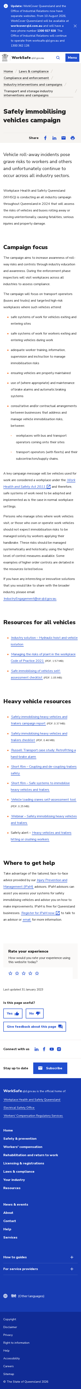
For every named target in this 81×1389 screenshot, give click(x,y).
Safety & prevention (20, 1138)
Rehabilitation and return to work (30, 1155)
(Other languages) (27, 1296)
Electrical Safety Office (19, 1108)
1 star (11, 973)
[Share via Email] (63, 138)
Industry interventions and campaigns (33, 85)
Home (8, 71)
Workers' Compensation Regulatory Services (33, 1116)
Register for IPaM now (37, 913)
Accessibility (11, 1358)
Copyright (9, 1319)
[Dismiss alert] (75, 25)
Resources (12, 1188)
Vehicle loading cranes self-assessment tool (43, 799)
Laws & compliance (34, 71)
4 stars (31, 973)
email (27, 919)
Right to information (16, 1343)
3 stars (25, 973)
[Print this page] (73, 138)
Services (10, 1237)
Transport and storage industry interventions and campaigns (28, 93)
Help (7, 1229)
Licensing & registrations (23, 1163)
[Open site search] (58, 57)
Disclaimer (10, 1327)
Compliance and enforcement (26, 78)
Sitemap (8, 1374)
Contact (9, 1221)
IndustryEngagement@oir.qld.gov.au (30, 598)
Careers (8, 1366)
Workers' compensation (22, 1147)
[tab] (36, 1049)
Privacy (8, 1335)
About (8, 1213)
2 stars (18, 973)
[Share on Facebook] (45, 138)
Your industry (14, 1180)
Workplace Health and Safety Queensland (32, 1100)
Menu (72, 57)
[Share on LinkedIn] (54, 138)
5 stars (38, 973)
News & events (15, 1204)
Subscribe (54, 1068)
